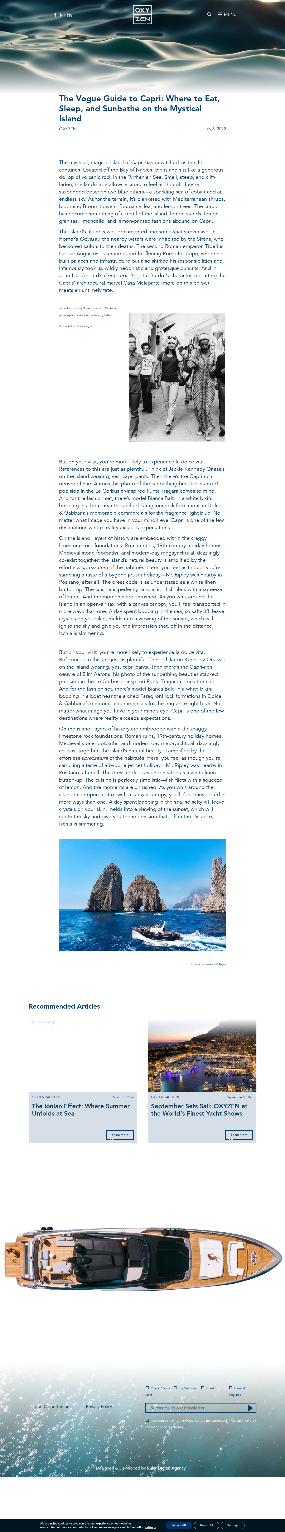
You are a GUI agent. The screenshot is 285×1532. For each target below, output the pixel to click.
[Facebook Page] (55, 14)
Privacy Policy (99, 1406)
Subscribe (250, 1408)
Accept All (179, 1525)
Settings (232, 1525)
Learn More (120, 1135)
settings (150, 1527)
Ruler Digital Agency (166, 1468)
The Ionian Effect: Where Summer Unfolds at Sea (81, 1111)
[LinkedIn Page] (69, 14)
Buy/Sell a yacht (189, 1388)
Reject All (206, 1525)
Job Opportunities (53, 1406)
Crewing (211, 1388)
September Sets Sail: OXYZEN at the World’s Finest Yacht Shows (199, 1111)
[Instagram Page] (62, 14)
